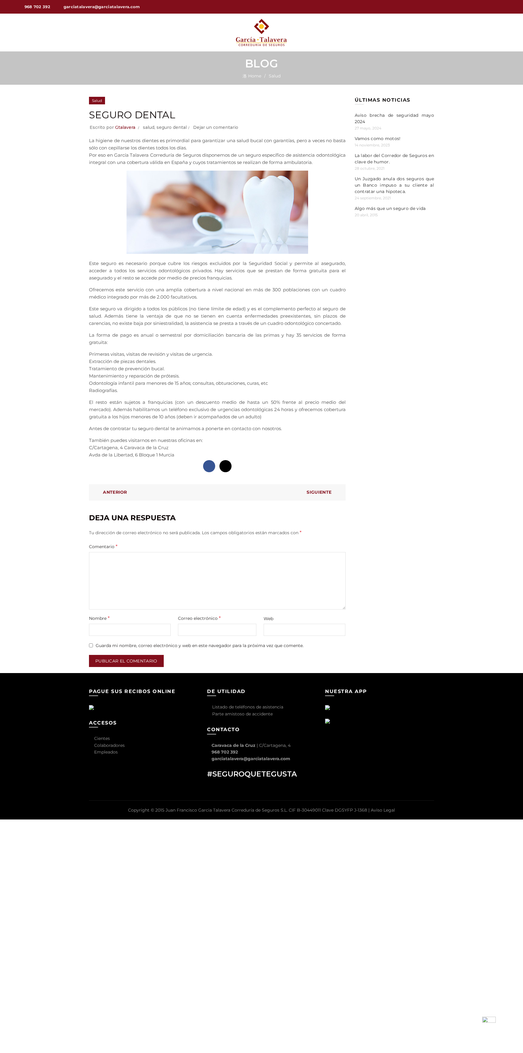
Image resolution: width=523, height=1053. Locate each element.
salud (148, 127)
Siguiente (319, 492)
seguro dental (171, 127)
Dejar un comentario (215, 127)
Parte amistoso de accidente (242, 714)
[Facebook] (209, 466)
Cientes (101, 738)
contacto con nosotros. (257, 428)
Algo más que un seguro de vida (390, 208)
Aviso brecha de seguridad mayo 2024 (394, 118)
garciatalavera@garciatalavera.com (251, 758)
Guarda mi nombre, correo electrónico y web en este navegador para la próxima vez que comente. (200, 645)
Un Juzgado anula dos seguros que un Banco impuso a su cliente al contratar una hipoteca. (394, 185)
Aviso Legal (383, 810)
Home (254, 76)
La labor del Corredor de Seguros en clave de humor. (394, 159)
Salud (275, 76)
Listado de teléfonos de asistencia (247, 707)
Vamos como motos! (378, 138)
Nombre (99, 618)
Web (268, 618)
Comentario (103, 546)
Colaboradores (109, 745)
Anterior (115, 492)
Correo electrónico (199, 618)
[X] (225, 466)
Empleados (105, 752)
